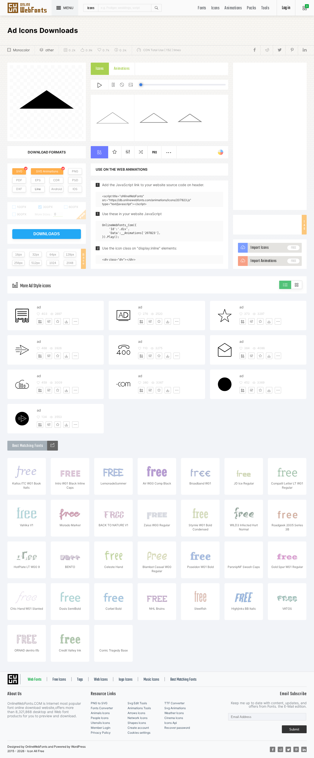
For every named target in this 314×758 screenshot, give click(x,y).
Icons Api (170, 723)
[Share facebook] (256, 50)
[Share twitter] (279, 50)
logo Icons (125, 679)
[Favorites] (57, 321)
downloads (46, 234)
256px (18, 263)
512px (35, 263)
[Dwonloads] (66, 321)
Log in (286, 8)
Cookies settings (139, 732)
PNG (75, 171)
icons (90, 7)
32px (35, 254)
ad (39, 307)
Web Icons (101, 679)
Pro (154, 152)
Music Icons (151, 679)
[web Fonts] (52, 446)
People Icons (99, 718)
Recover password (177, 728)
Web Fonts (34, 679)
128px (70, 254)
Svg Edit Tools (137, 703)
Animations (233, 8)
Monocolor (21, 50)
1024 (52, 263)
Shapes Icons (137, 723)
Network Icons (137, 718)
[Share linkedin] (302, 50)
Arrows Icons (136, 713)
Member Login (100, 728)
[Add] (40, 321)
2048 (69, 263)
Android (56, 189)
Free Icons (59, 679)
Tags (80, 679)
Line (38, 189)
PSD (75, 180)
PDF (19, 180)
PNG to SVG (99, 703)
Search (156, 8)
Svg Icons (29, 8)
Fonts (202, 8)
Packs (251, 8)
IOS (75, 189)
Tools (265, 8)
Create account (138, 728)
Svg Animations (175, 708)
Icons (215, 8)
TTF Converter (174, 703)
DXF (19, 189)
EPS (38, 180)
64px (53, 254)
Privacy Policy (101, 732)
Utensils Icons (100, 723)
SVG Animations (47, 171)
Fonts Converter (102, 708)
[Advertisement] (270, 136)
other (49, 50)
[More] (75, 321)
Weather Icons (174, 713)
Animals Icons (100, 713)
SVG (19, 171)
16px (18, 254)
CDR (56, 180)
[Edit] (49, 321)
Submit (294, 729)
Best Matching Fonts (183, 679)
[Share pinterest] (291, 50)
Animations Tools (139, 708)
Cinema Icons (173, 718)
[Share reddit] (266, 50)
